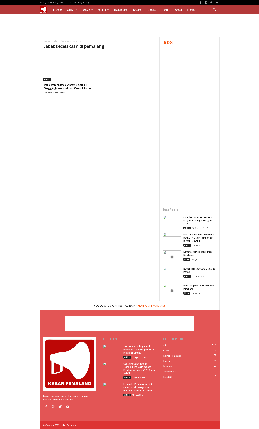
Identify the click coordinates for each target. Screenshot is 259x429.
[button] (214, 10)
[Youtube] (217, 2)
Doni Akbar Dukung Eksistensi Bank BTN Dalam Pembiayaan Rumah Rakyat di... (198, 237)
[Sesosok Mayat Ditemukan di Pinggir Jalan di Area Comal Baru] (69, 67)
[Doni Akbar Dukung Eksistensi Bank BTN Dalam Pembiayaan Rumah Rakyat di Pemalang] (172, 239)
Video (186, 259)
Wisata (86, 9)
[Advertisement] (129, 25)
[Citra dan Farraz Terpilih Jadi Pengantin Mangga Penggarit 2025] (172, 222)
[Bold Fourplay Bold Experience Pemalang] (172, 290)
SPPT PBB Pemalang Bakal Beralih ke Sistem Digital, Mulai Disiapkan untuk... (138, 349)
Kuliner (102, 9)
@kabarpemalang (150, 305)
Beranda (57, 9)
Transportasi (121, 9)
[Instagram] (206, 2)
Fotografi (152, 9)
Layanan (137, 9)
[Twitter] (211, 2)
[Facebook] (200, 2)
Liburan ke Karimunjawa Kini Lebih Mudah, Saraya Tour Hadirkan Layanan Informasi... (138, 387)
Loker (165, 9)
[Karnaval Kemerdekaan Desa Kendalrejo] (172, 257)
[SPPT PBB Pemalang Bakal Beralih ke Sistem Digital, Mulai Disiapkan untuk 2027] (112, 351)
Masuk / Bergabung (79, 2)
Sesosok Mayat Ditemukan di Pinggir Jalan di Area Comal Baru (67, 86)
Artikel (71, 9)
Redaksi (191, 9)
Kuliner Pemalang (172, 355)
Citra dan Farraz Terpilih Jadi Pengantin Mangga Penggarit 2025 (198, 220)
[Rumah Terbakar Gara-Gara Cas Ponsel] (172, 273)
